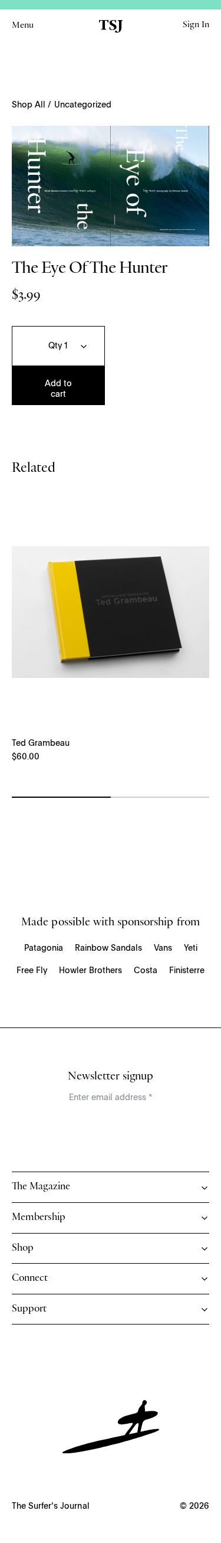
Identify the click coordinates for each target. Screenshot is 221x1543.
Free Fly (32, 971)
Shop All (28, 105)
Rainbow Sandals (108, 948)
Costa (145, 971)
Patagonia (43, 948)
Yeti (190, 948)
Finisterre (186, 971)
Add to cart (58, 389)
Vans (163, 948)
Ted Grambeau (41, 743)
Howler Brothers (90, 971)
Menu (23, 26)
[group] (110, 186)
